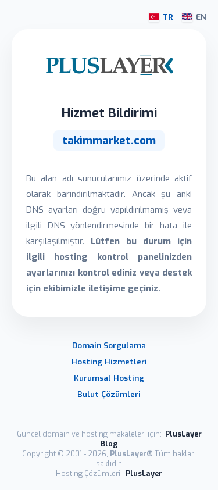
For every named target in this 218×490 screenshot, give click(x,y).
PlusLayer (144, 473)
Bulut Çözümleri (109, 394)
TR (168, 17)
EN (201, 17)
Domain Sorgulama (109, 345)
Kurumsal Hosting (109, 378)
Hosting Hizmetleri (109, 361)
